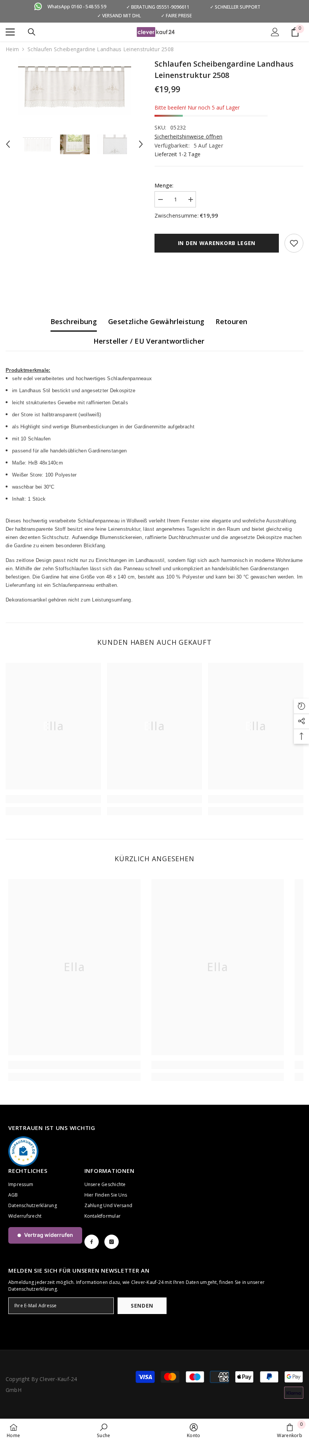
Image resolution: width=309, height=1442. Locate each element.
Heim (12, 49)
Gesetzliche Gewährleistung (156, 321)
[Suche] (31, 32)
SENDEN (142, 1305)
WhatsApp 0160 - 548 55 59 (76, 6)
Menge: (164, 185)
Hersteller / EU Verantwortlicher (149, 341)
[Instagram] (111, 1242)
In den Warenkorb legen (216, 243)
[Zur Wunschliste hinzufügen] (294, 243)
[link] (53, 799)
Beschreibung (73, 321)
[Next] (141, 144)
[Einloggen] (275, 32)
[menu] (10, 32)
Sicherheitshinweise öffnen (188, 136)
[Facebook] (91, 1242)
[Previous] (8, 144)
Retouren (231, 321)
